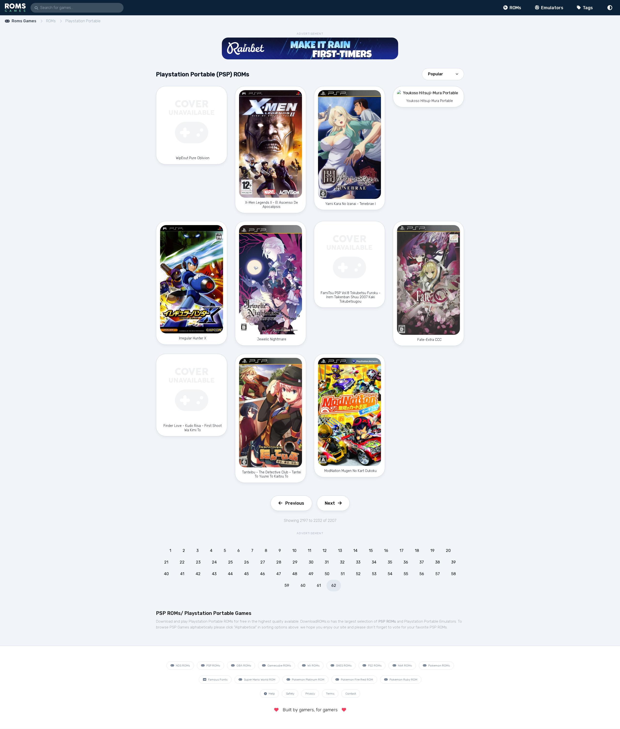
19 (432, 550)
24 (214, 562)
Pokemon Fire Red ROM (356, 679)
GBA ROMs (243, 665)
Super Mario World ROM (259, 679)
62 (333, 585)
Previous (294, 503)
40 (166, 574)
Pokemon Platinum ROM (307, 679)
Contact (350, 693)
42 (198, 574)
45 (246, 574)
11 (309, 550)
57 (437, 574)
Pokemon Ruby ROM (403, 679)
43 (214, 574)
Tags (587, 7)
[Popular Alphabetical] (443, 73)
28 (278, 562)
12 (325, 550)
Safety (290, 693)
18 (417, 550)
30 (311, 562)
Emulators (551, 7)
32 (342, 562)
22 (182, 562)
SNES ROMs (343, 665)
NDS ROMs (182, 665)
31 (327, 562)
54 (390, 574)
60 (303, 585)
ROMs (515, 7)
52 (358, 574)
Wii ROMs (313, 665)
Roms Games (24, 21)
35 (390, 562)
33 (358, 562)
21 (166, 562)
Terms (330, 693)
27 (262, 562)
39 (453, 562)
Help (271, 693)
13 (340, 550)
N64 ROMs (404, 665)
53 (374, 574)
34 (374, 562)
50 (327, 574)
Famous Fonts (217, 679)
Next (330, 503)
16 (386, 550)
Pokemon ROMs (438, 665)
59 (287, 585)
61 (319, 585)
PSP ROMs (213, 665)
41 (182, 574)
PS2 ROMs (374, 665)
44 (230, 574)
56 (421, 574)
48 (294, 574)
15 (371, 550)
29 (295, 562)
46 (262, 574)
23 (198, 562)
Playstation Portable (83, 21)
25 (230, 562)
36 (405, 562)
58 (453, 574)
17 (401, 550)
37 (421, 562)
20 (448, 550)
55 (406, 574)
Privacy (310, 693)
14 (355, 550)
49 (311, 574)
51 (343, 574)
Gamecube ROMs (279, 665)
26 (246, 562)
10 (294, 550)
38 (437, 562)
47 (278, 574)
